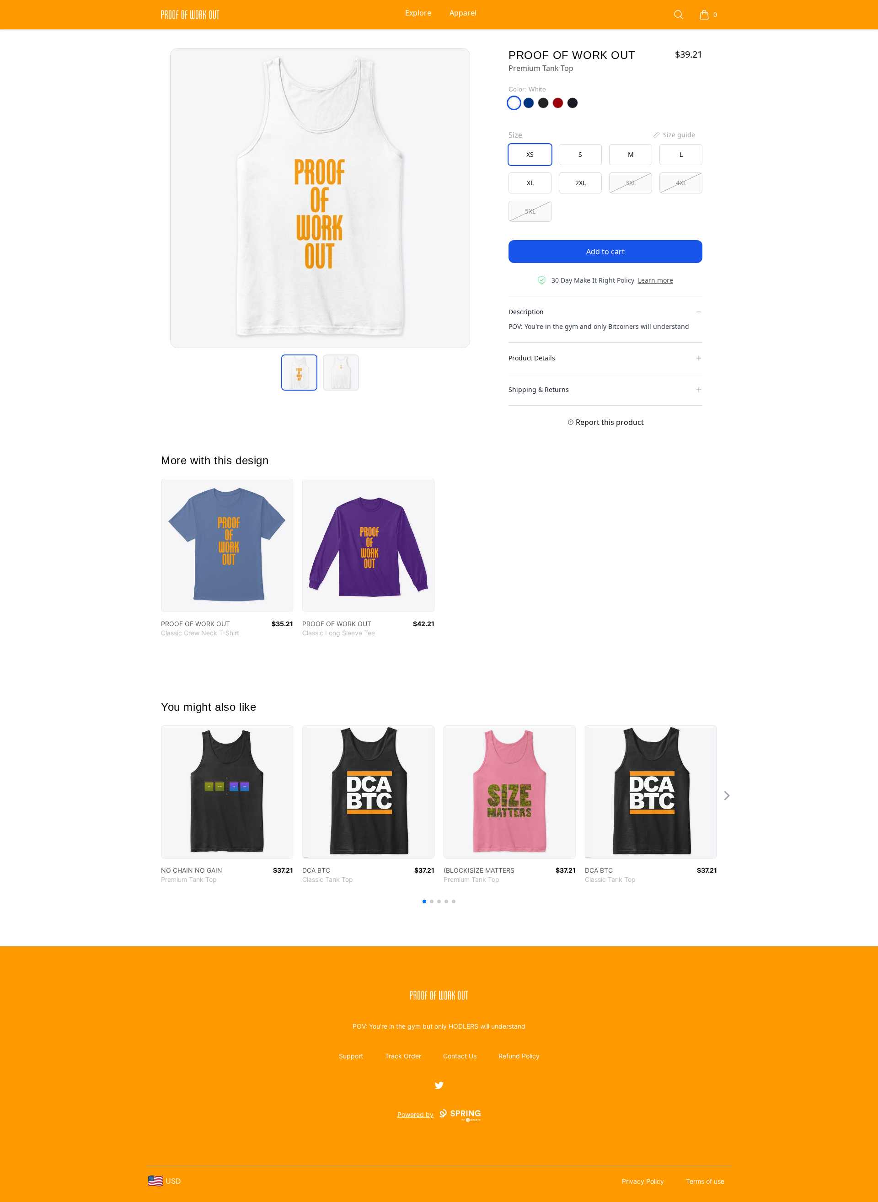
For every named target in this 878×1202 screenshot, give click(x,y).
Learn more (655, 280)
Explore (418, 13)
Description (526, 311)
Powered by (415, 1114)
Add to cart (605, 252)
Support (351, 1056)
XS (530, 154)
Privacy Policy (643, 1181)
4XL (681, 182)
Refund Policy (519, 1056)
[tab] (299, 372)
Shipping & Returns (539, 389)
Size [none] (515, 135)
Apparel (463, 13)
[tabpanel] (320, 198)
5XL (530, 211)
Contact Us (459, 1056)
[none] (673, 135)
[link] (227, 545)
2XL (580, 182)
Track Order (403, 1056)
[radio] (530, 154)
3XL (631, 182)
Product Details (532, 358)
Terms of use (705, 1181)
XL (530, 182)
